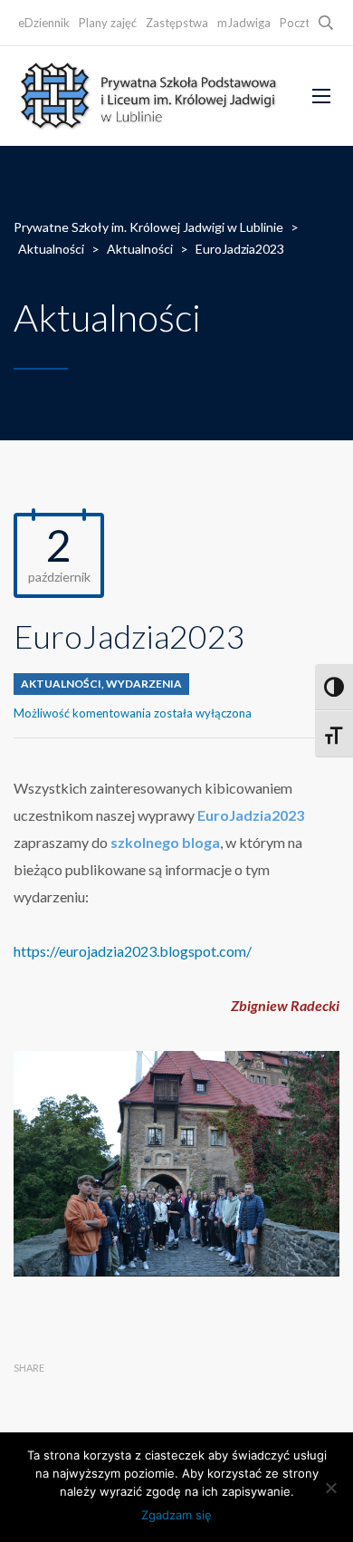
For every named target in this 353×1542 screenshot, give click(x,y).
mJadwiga (244, 22)
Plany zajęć (108, 22)
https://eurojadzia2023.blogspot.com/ (133, 950)
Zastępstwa (177, 22)
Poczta (298, 22)
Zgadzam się (176, 1515)
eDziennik (44, 22)
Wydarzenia (144, 683)
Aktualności (61, 683)
